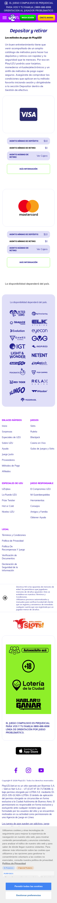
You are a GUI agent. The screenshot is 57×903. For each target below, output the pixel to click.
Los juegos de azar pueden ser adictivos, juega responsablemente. (25, 825)
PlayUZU (10, 63)
